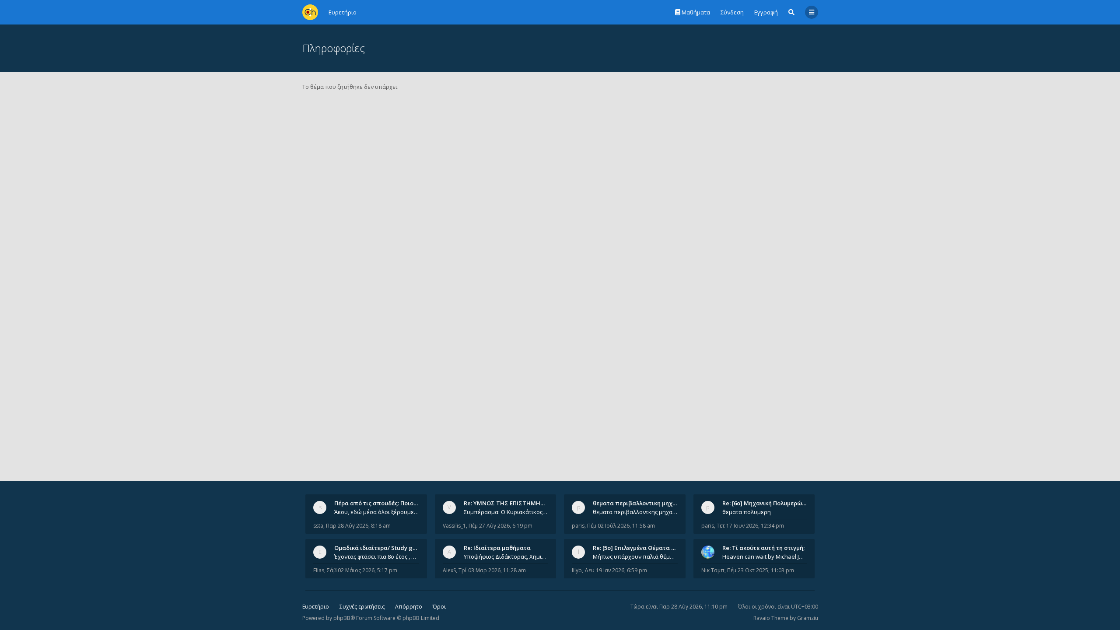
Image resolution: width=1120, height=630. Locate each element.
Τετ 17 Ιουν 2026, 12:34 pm (750, 525)
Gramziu (807, 618)
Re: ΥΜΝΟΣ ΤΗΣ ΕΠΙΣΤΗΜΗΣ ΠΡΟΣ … (515, 503)
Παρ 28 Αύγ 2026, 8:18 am (358, 525)
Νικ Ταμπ (712, 570)
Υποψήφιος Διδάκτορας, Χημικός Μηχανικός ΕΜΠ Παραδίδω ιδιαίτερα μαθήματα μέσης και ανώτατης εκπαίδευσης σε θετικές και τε (506, 556)
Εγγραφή (766, 12)
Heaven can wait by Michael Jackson (764, 556)
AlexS (449, 570)
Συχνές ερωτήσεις (362, 606)
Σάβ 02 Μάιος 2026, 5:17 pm (362, 570)
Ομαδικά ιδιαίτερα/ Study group (380, 548)
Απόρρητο (408, 606)
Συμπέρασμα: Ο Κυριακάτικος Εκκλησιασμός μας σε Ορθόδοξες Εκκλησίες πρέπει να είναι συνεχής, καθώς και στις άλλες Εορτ (506, 512)
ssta (318, 525)
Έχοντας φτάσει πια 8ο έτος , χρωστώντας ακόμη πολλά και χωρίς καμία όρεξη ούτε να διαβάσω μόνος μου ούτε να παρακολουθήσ (376, 556)
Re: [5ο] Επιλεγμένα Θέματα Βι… (637, 548)
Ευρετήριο (315, 606)
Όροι (439, 606)
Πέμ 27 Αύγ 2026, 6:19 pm (500, 525)
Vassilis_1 (454, 525)
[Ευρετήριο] (310, 12)
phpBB (341, 618)
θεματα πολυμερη (746, 512)
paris (578, 525)
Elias (318, 570)
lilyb (577, 570)
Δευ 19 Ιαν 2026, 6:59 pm (615, 570)
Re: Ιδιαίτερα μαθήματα (497, 548)
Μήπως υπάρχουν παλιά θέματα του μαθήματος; (635, 556)
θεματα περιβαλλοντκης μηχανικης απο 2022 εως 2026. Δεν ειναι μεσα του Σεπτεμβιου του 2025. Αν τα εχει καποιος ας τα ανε (635, 512)
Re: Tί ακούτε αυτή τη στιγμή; (763, 548)
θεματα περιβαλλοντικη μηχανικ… (641, 503)
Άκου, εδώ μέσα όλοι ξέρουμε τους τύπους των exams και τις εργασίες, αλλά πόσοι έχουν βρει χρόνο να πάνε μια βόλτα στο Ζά (376, 512)
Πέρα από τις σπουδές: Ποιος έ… (379, 503)
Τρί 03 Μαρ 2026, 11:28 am (492, 570)
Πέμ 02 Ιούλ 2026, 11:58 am (621, 525)
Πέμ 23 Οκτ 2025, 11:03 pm (760, 570)
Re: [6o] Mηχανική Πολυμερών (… (767, 503)
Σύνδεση (732, 12)
